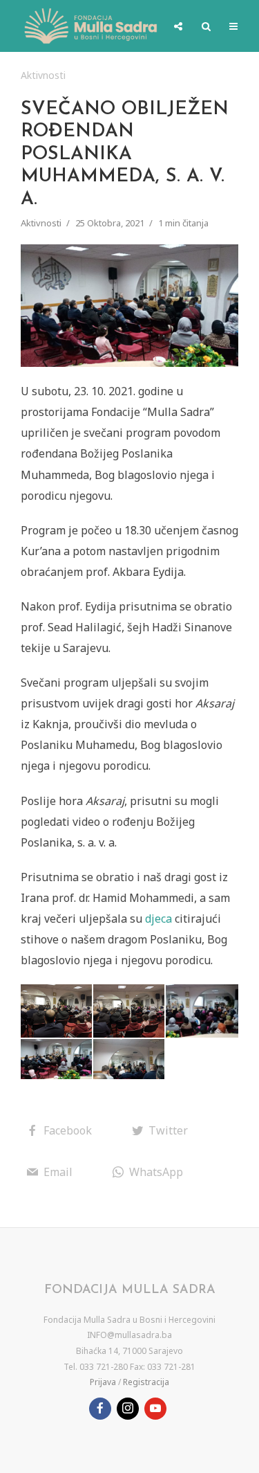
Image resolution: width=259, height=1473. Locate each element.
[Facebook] (100, 1409)
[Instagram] (128, 1409)
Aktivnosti (43, 75)
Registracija (146, 1382)
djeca (158, 918)
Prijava (103, 1382)
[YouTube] (155, 1409)
